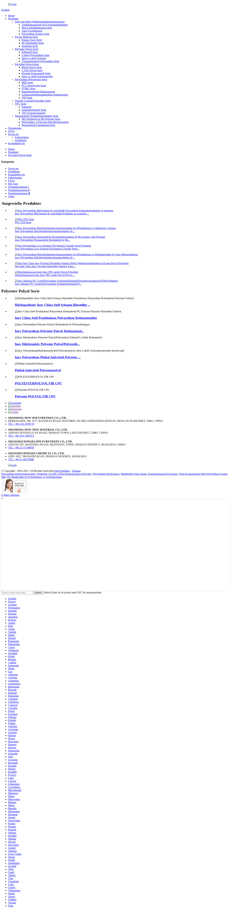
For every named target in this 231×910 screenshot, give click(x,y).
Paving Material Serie (26, 36)
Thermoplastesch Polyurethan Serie (40, 61)
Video (11, 196)
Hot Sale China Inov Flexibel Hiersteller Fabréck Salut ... (45, 266)
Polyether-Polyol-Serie (27, 64)
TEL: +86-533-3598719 (21, 423)
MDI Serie (27, 82)
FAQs (11, 131)
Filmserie (26, 106)
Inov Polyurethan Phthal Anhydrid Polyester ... (48, 357)
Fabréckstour (22, 137)
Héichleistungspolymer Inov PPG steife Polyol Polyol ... (45, 275)
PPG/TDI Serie (23, 222)
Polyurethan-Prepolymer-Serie (31, 79)
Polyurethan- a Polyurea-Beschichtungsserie (45, 122)
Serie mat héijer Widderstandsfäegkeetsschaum (40, 21)
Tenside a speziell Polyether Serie (33, 100)
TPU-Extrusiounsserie (33, 112)
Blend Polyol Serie (32, 67)
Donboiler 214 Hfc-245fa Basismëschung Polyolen (64, 473)
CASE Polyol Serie (32, 70)
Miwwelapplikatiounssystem (37, 27)
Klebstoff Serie (30, 52)
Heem (11, 15)
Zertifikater (21, 140)
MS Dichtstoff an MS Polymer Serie (41, 119)
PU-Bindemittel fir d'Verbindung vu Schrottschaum (34, 477)
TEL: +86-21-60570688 (21, 459)
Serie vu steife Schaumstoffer (37, 76)
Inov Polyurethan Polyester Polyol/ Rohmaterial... (49, 331)
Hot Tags (13, 183)
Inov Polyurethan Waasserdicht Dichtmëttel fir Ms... (42, 240)
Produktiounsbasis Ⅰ (18, 186)
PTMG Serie (28, 88)
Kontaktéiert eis (16, 143)
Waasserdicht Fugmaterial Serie (38, 125)
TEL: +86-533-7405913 (21, 435)
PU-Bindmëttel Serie (33, 43)
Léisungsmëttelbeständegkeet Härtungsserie (45, 94)
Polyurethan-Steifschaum (106, 473)
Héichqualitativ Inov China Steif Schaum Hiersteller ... (52, 305)
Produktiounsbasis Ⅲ (19, 193)
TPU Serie (20, 103)
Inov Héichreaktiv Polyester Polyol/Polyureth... (47, 344)
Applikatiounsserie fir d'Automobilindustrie (45, 24)
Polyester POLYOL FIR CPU (35, 396)
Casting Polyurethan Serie (35, 55)
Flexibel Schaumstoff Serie (36, 73)
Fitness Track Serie (32, 40)
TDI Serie (27, 97)
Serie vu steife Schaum (34, 58)
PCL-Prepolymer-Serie (34, 85)
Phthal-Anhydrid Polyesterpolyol (38, 370)
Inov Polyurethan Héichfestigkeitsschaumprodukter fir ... (45, 231)
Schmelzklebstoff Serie (34, 109)
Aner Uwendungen (32, 30)
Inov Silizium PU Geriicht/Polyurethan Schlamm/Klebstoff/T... (48, 283)
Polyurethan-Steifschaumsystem (18, 473)
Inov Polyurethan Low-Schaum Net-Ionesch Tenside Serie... (47, 248)
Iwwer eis (13, 134)
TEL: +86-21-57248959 (21, 447)
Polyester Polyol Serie (26, 49)
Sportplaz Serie (30, 46)
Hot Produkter (62, 470)
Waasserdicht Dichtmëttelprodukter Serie (36, 116)
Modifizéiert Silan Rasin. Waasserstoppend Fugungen (149, 473)
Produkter (13, 18)
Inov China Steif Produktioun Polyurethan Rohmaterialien (56, 318)
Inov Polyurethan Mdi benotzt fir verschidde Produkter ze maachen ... (52, 213)
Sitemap (76, 470)
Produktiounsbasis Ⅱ (19, 190)
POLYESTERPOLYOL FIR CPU (38, 383)
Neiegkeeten (14, 128)
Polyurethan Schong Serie (35, 33)
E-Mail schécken (10, 495)
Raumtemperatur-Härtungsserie (38, 91)
